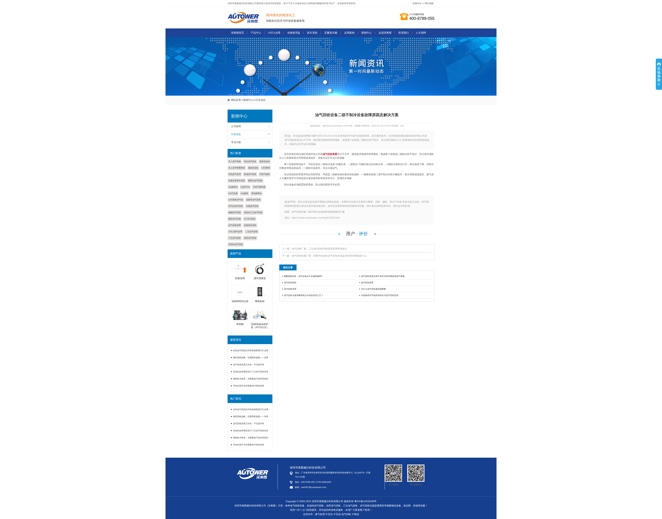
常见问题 (236, 142)
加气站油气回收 (235, 206)
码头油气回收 (250, 161)
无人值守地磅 (234, 161)
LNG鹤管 (266, 168)
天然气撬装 (264, 174)
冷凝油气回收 (252, 206)
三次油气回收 (234, 238)
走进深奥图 (385, 32)
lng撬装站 (233, 187)
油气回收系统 (290, 282)
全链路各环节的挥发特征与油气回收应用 (379, 295)
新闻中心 (366, 32)
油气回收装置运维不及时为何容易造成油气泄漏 (382, 276)
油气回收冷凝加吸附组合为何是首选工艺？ (303, 295)
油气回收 (317, 3)
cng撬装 (244, 193)
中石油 (337, 514)
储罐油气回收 (234, 212)
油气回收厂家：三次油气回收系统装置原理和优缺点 (319, 248)
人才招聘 (421, 32)
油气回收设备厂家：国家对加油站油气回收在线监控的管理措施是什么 (329, 255)
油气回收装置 (234, 225)
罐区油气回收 (234, 219)
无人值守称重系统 (236, 168)
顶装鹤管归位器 (240, 301)
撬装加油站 (264, 161)
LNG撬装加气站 (235, 200)
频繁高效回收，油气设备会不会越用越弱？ (303, 276)
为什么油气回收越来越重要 (373, 289)
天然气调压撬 (259, 187)
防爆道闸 (240, 278)
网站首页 (236, 100)
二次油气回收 (251, 231)
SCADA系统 (249, 219)
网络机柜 (260, 301)
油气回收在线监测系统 (372, 505)
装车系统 (312, 32)
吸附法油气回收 (255, 180)
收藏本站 (417, 3)
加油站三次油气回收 (253, 212)
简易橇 (240, 324)
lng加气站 (245, 187)
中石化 (329, 514)
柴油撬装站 (256, 193)
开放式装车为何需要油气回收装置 (248, 386)
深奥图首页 (237, 32)
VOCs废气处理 (235, 231)
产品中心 (256, 32)
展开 (659, 76)
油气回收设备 (297, 505)
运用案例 (349, 32)
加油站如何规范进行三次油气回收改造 (250, 371)
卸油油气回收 (250, 174)
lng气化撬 (233, 193)
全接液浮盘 (293, 32)
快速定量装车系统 (236, 180)
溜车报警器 (260, 278)
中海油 (355, 514)
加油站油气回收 (235, 244)
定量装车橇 (330, 32)
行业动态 (260, 100)
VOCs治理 (274, 32)
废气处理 (320, 514)
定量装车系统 (250, 225)
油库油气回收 (250, 238)
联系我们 (403, 32)
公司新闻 (236, 126)
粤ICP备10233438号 (365, 501)
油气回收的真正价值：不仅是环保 (248, 364)
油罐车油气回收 (253, 200)
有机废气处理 (234, 174)
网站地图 (429, 3)
